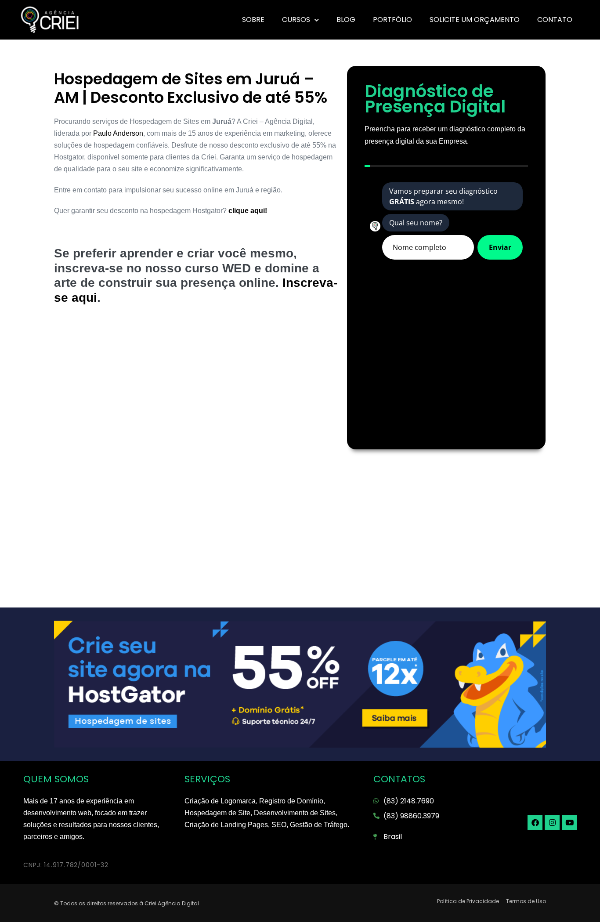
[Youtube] (569, 822)
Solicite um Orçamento (475, 19)
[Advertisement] (196, 384)
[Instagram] (552, 822)
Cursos (296, 19)
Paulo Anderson (118, 133)
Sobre (253, 19)
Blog (345, 19)
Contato (554, 19)
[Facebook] (535, 822)
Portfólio (392, 19)
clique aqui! (247, 210)
